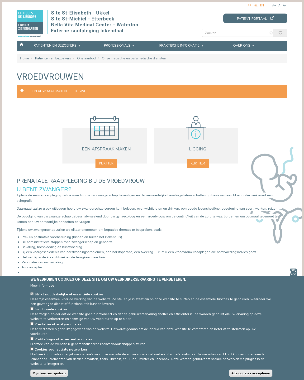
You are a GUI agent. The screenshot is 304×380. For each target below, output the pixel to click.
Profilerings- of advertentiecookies (63, 339)
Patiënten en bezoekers (55, 45)
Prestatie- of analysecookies (57, 324)
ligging (80, 91)
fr (249, 5)
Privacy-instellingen (293, 272)
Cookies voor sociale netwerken (60, 349)
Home (21, 44)
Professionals (117, 45)
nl (256, 5)
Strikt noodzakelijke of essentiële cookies (68, 294)
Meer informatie (42, 285)
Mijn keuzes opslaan (49, 373)
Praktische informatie (179, 45)
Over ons (241, 45)
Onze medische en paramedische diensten (134, 58)
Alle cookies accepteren (250, 373)
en (262, 5)
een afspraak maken (49, 91)
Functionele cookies (50, 309)
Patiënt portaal (252, 18)
